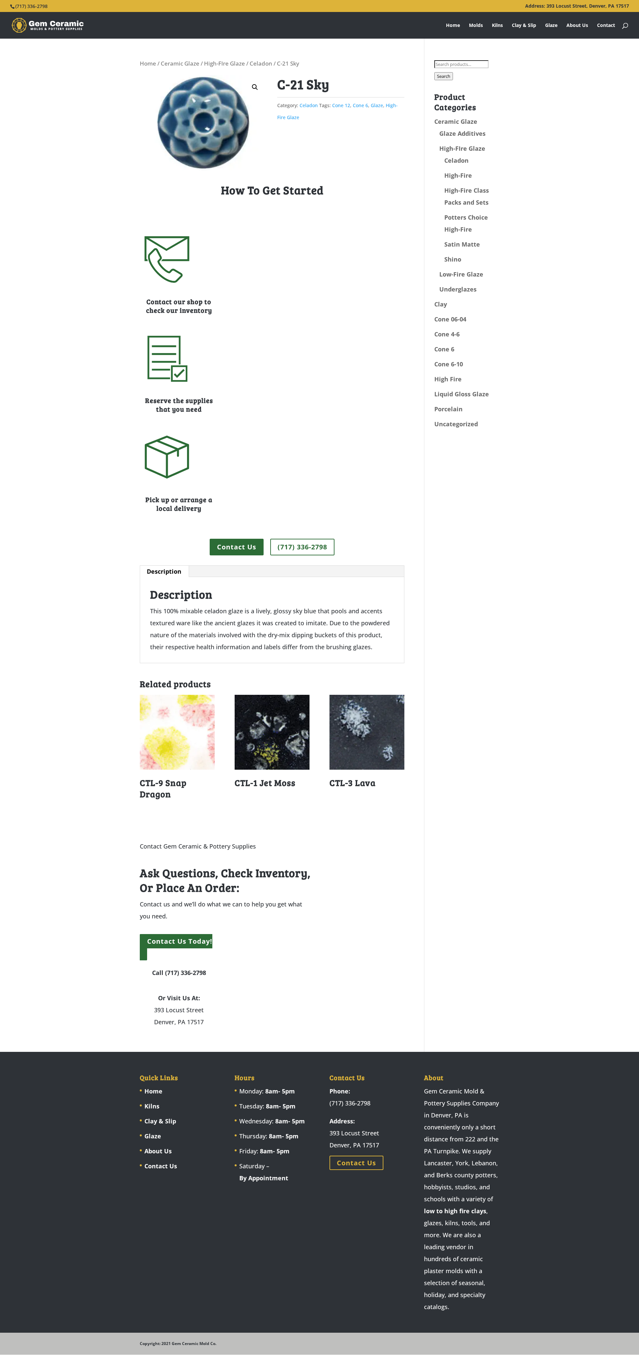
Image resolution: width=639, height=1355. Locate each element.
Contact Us (236, 546)
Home (453, 25)
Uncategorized (456, 424)
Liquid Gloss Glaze (461, 394)
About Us (577, 25)
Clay (440, 304)
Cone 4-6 (447, 334)
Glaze (551, 25)
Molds (476, 25)
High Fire (448, 379)
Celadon (261, 63)
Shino (452, 259)
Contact (606, 25)
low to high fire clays (455, 1211)
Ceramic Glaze (180, 63)
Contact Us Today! (179, 941)
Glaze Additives (462, 133)
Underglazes (458, 289)
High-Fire (458, 175)
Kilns (497, 25)
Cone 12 (341, 105)
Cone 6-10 (448, 364)
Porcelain (448, 409)
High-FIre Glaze (224, 63)
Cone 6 (360, 105)
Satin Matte (462, 244)
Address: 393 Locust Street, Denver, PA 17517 (577, 6)
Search (443, 76)
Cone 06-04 (450, 319)
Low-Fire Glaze (461, 274)
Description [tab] (164, 571)
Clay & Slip (524, 25)
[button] (255, 87)
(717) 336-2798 (302, 546)
